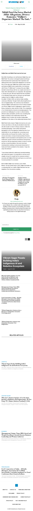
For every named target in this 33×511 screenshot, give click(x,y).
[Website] (16, 214)
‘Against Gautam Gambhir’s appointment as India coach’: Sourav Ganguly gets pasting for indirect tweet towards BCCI (24, 181)
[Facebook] (16, 485)
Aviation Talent (6, 395)
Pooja (11, 24)
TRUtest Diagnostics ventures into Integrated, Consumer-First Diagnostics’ (11, 323)
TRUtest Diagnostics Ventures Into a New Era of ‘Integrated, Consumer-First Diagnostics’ (11, 312)
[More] (26, 66)
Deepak (5, 269)
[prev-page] (26, 239)
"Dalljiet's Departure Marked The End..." (16, 8)
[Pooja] (16, 193)
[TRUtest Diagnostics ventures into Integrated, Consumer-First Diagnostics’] (26, 322)
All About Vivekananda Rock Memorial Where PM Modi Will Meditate (8, 179)
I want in (15, 229)
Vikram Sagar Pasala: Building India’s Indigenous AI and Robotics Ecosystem (14, 262)
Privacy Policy (17, 232)
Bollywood (16, 10)
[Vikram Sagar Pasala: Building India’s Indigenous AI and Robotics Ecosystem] (16, 254)
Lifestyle (4, 361)
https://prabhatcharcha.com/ (16, 201)
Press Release (5, 466)
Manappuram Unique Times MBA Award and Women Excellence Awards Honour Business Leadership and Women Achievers (11, 289)
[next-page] (29, 239)
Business (4, 431)
